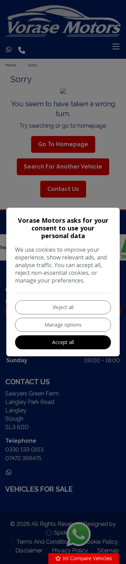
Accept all (63, 342)
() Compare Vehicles (86, 558)
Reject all (63, 307)
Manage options (63, 324)
